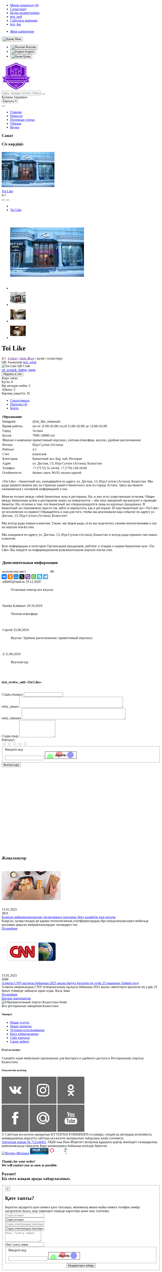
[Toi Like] (47, 288)
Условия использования (27, 1030)
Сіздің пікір (10, 736)
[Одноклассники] (10, 576)
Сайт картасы (20, 1037)
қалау (41, 358)
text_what (29, 362)
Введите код (14, 749)
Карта (14, 408)
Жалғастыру (11, 764)
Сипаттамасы (20, 400)
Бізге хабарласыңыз (24, 1034)
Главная (16, 112)
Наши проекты (21, 1026)
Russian (30, 47)
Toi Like (7, 191)
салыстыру (55, 358)
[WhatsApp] (33, 576)
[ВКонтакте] (4, 576)
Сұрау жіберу (19, 1041)
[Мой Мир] (16, 576)
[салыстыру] (3, 200)
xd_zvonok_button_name (19, 370)
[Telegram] (45, 576)
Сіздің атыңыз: (12, 694)
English (29, 51)
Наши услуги (19, 1022)
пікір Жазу (27, 358)
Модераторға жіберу (81, 1265)
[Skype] (39, 576)
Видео (14, 127)
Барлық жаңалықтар (16, 998)
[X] (21, 576)
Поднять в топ (12, 374)
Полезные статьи (22, 119)
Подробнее (10, 928)
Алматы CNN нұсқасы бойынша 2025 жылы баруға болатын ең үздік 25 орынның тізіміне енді (70, 983)
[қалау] (7, 200)
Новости (16, 116)
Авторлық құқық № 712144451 (24, 1142)
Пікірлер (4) (18, 404)
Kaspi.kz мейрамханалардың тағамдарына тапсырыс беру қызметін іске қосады (59, 917)
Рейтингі (8, 740)
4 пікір (12, 358)
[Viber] (27, 576)
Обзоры (15, 123)
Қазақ (26, 56)
